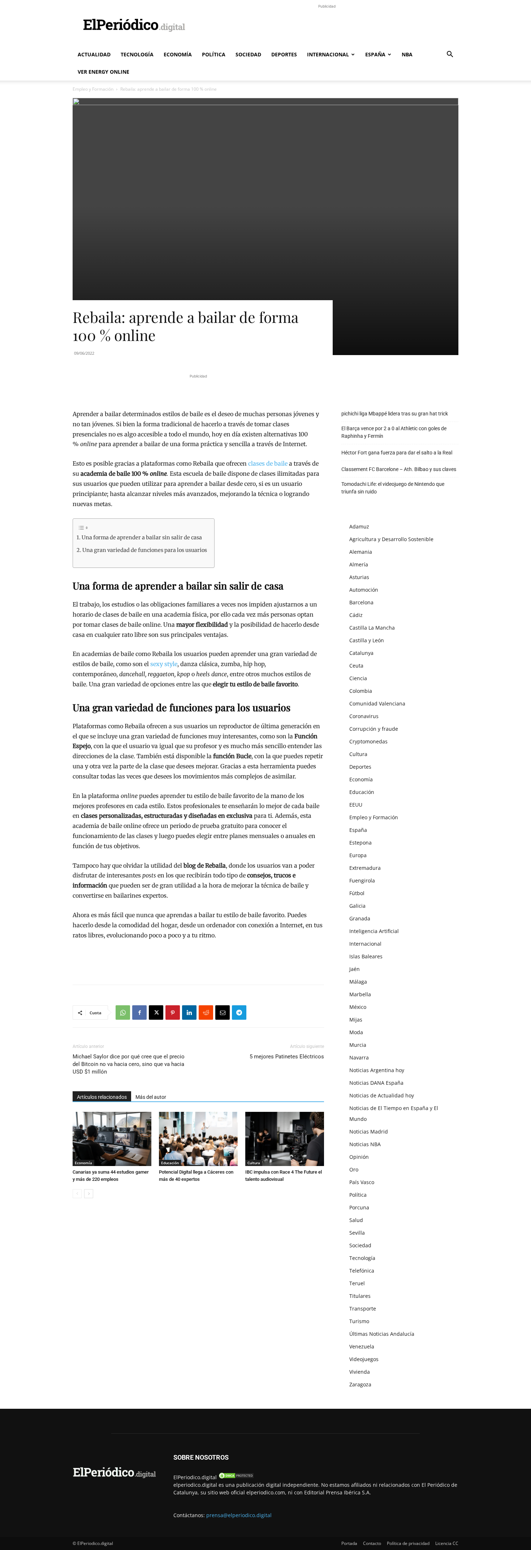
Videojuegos (364, 1359)
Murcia (357, 1044)
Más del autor (150, 1097)
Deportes (284, 54)
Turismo (359, 1321)
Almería (358, 564)
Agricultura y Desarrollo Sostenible (391, 539)
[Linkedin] (189, 1012)
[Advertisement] (326, 26)
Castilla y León (366, 640)
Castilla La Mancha (372, 627)
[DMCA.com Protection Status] (236, 1477)
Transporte (362, 1308)
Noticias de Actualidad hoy (381, 1095)
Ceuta (356, 665)
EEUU (355, 804)
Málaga (358, 981)
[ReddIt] (206, 1012)
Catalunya (361, 652)
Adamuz (359, 526)
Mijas (355, 1019)
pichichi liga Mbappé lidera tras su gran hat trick (394, 413)
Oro (353, 1169)
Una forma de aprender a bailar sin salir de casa (142, 537)
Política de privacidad (408, 1543)
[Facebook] (139, 1012)
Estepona (360, 842)
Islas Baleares (366, 956)
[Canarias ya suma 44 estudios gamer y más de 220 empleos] (112, 1139)
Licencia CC (446, 1543)
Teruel (357, 1283)
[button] (449, 55)
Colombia (360, 690)
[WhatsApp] (123, 1012)
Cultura (253, 1162)
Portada (349, 1543)
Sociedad (248, 54)
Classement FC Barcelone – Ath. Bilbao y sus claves (398, 469)
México (357, 1006)
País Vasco (361, 1182)
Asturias (359, 577)
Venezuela (361, 1346)
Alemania (360, 551)
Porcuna (359, 1207)
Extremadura (365, 867)
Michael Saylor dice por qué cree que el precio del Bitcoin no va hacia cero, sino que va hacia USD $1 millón (129, 1064)
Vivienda (359, 1371)
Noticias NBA (365, 1144)
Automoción (363, 589)
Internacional (328, 54)
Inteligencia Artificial (374, 931)
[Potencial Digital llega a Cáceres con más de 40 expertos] (198, 1139)
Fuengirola (362, 880)
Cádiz (356, 615)
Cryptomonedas (368, 741)
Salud (356, 1220)
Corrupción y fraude (373, 728)
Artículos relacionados (102, 1097)
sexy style (163, 664)
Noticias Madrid (368, 1131)
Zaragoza (360, 1384)
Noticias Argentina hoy (376, 1070)
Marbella (360, 994)
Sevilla (357, 1232)
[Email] (222, 1012)
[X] (156, 1012)
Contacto (372, 1543)
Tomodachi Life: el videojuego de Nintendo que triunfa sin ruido (392, 488)
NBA (407, 54)
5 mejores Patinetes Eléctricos (287, 1056)
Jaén (354, 969)
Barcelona (361, 602)
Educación (170, 1162)
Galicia (357, 905)
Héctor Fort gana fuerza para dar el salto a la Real (396, 452)
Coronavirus (364, 716)
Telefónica (361, 1270)
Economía (178, 54)
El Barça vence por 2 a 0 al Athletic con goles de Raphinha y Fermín (393, 432)
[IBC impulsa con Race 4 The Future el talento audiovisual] (284, 1139)
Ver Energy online (103, 71)
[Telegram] (239, 1012)
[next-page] (88, 1193)
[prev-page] (77, 1193)
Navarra (359, 1057)
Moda (356, 1032)
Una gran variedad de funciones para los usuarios (144, 550)
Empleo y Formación (93, 89)
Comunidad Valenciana (377, 703)
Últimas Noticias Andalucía (381, 1333)
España (375, 54)
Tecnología (137, 54)
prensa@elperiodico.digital (239, 1515)
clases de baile (268, 463)
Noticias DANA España (376, 1082)
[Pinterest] (172, 1012)
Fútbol (356, 893)
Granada (359, 918)
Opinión (359, 1156)
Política (213, 54)
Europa (358, 855)
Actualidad (94, 54)
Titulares (360, 1295)
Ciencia (358, 678)
